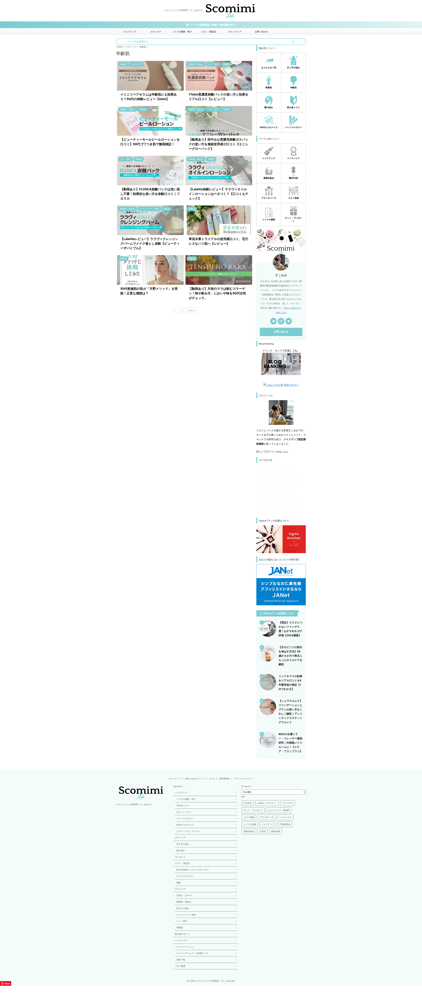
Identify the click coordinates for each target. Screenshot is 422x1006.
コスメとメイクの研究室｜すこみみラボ (134, 804)
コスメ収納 (291, 482)
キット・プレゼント (284, 475)
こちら (284, 451)
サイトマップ (234, 31)
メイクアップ (129, 31)
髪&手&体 (263, 510)
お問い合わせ (261, 31)
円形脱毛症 (264, 503)
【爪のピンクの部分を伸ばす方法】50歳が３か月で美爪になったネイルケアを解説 (290, 655)
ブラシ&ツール (266, 489)
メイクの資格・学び (182, 31)
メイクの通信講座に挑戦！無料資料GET (212, 24)
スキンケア (155, 31)
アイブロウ (264, 475)
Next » (192, 310)
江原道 (294, 503)
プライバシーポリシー (243, 778)
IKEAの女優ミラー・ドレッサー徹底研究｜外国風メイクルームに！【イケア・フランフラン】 (290, 742)
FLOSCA (263, 468)
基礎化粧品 (280, 503)
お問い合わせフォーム (195, 778)
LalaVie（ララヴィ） (282, 468)
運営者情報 (224, 778)
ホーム (212, 778)
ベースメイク (284, 489)
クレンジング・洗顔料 (269, 482)
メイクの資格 (265, 496)
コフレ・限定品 (208, 31)
